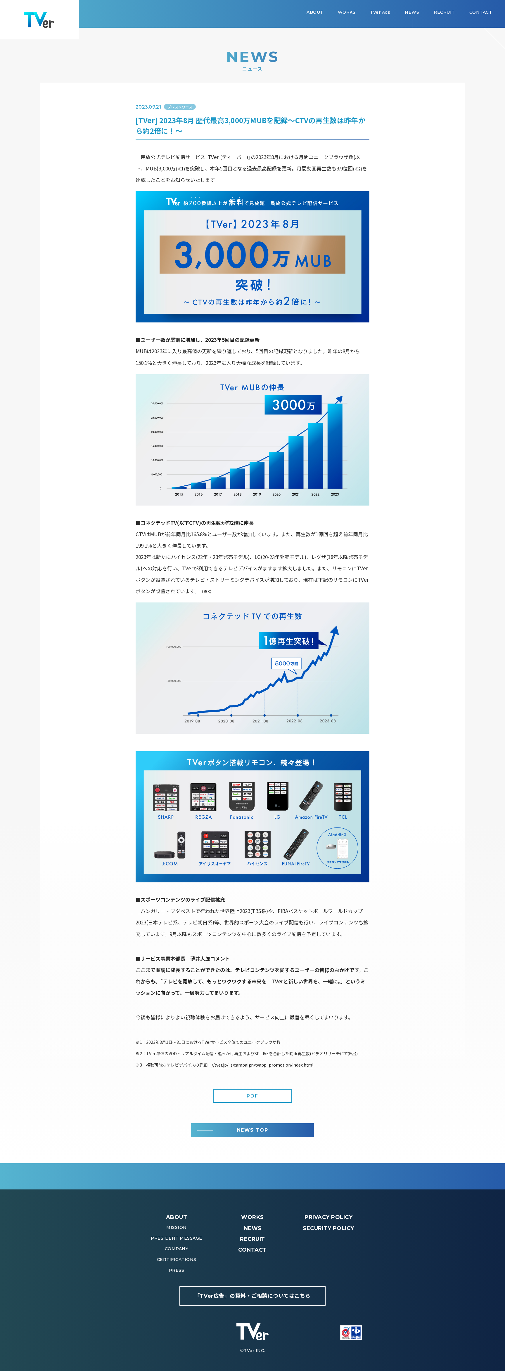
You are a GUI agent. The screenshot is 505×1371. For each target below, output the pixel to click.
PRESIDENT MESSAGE (176, 1238)
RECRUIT (252, 1239)
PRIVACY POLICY (328, 1217)
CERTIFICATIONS (176, 1259)
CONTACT (252, 1250)
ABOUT (176, 1217)
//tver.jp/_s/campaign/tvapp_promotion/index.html (262, 1065)
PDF (252, 1096)
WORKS (252, 1217)
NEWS (253, 1228)
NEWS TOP (252, 1130)
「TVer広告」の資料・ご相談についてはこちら (252, 1296)
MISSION (176, 1227)
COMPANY (176, 1248)
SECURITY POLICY (328, 1228)
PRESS (176, 1270)
